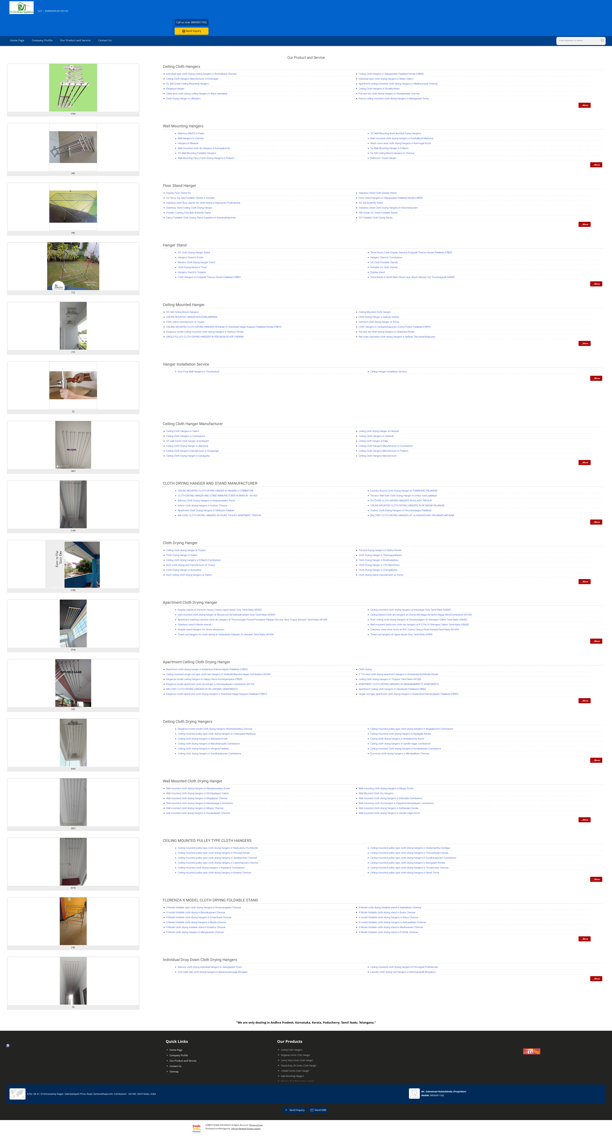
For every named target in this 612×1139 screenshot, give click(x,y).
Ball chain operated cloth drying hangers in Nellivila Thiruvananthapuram (397, 336)
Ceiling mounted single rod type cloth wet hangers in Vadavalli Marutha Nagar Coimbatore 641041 (218, 674)
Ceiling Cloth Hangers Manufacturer (378, 455)
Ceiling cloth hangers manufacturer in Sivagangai (192, 450)
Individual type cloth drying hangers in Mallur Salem (386, 78)
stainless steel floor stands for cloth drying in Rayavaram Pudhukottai (203, 202)
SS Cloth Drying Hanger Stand (194, 252)
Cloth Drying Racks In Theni (192, 267)
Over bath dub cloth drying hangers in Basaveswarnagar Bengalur (213, 972)
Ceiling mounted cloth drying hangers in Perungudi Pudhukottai (404, 967)
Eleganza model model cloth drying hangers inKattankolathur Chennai (215, 728)
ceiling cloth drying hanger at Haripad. (379, 431)
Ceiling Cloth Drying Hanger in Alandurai (187, 446)
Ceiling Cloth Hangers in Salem (182, 431)
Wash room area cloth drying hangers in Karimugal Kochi (400, 143)
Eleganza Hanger (175, 88)
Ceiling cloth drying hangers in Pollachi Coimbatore (193, 560)
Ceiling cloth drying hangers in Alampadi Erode (203, 738)
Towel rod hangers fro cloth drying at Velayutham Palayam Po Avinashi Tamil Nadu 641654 (226, 634)
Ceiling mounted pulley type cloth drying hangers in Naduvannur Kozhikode (218, 848)
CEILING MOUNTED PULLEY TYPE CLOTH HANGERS (207, 840)
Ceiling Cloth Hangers (181, 66)
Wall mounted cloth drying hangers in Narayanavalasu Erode (198, 788)
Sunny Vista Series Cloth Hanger (297, 1060)
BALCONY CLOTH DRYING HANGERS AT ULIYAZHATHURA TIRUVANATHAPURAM (412, 515)
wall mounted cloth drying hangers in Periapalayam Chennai (198, 813)
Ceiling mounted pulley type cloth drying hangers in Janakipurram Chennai (217, 857)
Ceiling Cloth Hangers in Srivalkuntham (379, 88)
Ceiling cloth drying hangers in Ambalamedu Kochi (397, 738)
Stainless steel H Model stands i (195, 624)
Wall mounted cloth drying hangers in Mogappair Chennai (196, 798)
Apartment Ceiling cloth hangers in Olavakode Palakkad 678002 (392, 689)
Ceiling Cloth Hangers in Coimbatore (185, 436)
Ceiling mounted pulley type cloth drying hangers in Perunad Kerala (214, 852)
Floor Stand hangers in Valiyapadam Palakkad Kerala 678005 (391, 197)
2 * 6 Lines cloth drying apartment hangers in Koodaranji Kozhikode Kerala (398, 674)
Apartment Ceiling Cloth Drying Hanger (196, 662)
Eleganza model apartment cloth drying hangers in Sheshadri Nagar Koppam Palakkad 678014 (216, 694)
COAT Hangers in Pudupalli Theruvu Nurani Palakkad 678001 (209, 277)
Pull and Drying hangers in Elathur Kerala (380, 550)
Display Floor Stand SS (178, 193)
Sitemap (174, 1071)
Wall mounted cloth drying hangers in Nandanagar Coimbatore (199, 803)
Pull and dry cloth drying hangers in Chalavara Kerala (386, 331)
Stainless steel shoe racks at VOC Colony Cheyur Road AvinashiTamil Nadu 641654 (414, 629)
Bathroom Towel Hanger (383, 158)
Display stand (377, 272)
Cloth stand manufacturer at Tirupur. (185, 321)
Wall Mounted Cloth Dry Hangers (376, 793)
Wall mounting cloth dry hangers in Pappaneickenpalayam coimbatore (396, 803)
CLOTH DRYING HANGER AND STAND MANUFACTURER (210, 483)
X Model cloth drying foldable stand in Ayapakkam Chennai (390, 907)
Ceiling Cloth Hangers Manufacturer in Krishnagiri (192, 78)
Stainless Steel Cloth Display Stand (378, 193)
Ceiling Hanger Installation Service (388, 371)
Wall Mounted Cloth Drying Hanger (192, 781)
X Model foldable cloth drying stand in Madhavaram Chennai (391, 927)
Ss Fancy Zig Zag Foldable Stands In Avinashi (190, 197)
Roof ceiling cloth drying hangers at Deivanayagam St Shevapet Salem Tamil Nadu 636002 (418, 619)
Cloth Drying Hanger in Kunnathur (183, 570)
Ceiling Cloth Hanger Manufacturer (193, 424)
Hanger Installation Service (186, 364)
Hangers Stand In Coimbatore (386, 257)
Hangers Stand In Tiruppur (192, 272)
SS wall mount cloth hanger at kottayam (187, 441)
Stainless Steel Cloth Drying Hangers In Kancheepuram (388, 207)
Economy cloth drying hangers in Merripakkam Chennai (399, 753)
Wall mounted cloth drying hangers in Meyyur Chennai (194, 808)
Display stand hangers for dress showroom (201, 629)
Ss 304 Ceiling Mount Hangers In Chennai (392, 153)
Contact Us (105, 40)
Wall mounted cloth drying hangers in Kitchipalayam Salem (197, 793)
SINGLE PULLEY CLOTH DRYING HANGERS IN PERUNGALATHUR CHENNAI (205, 336)
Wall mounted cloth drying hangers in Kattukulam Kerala (388, 808)
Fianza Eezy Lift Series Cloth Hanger (298, 1065)
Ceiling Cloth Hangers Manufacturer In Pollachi (383, 450)
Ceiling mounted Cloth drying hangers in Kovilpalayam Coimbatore (405, 748)
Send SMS (320, 1110)
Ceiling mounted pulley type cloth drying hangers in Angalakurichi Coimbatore (411, 728)
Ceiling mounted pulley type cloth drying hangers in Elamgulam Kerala (407, 862)
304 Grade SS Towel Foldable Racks (378, 212)
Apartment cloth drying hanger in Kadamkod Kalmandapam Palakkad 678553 (207, 669)
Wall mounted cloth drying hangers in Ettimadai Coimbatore (390, 798)
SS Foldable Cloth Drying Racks (376, 217)
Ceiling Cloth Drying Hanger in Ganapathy (188, 455)
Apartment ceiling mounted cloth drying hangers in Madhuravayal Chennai (398, 83)
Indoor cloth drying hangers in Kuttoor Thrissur (203, 505)
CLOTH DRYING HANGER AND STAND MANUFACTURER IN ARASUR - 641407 (217, 495)
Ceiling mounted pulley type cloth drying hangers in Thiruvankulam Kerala (409, 852)
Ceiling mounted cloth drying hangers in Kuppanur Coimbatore (211, 867)
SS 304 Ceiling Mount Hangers (182, 312)
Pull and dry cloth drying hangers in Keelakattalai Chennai (389, 93)
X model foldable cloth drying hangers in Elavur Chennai (388, 917)
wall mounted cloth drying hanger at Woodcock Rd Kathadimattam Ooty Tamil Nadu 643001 (226, 614)
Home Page (17, 40)
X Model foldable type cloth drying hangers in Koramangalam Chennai (203, 907)
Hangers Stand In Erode (190, 257)
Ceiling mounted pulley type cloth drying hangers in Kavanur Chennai (214, 872)
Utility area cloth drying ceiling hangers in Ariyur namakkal (196, 93)
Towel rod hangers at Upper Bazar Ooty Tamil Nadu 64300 (401, 634)
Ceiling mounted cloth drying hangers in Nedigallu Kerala (400, 733)
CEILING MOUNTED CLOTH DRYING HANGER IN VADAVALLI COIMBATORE (216, 490)
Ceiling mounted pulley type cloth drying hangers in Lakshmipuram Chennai (218, 862)
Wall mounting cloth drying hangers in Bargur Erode (386, 788)
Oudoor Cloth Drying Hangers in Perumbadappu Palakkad (400, 510)
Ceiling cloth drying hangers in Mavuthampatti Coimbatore (209, 743)
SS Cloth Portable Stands (384, 262)
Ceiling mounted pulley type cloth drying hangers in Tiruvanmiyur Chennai (409, 867)
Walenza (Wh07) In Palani (191, 133)
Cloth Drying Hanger (180, 543)
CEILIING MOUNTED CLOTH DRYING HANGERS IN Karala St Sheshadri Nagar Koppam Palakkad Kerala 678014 (223, 326)
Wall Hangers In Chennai (191, 138)
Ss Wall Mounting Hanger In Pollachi (389, 148)
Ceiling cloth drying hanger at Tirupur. (186, 550)
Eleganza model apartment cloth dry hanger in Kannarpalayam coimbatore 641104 (210, 684)
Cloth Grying (365, 669)
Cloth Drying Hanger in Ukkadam (183, 98)
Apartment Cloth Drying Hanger (190, 602)
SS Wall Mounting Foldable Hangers (197, 153)
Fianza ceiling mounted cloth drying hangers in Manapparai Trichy (394, 98)
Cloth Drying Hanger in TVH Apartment (379, 565)
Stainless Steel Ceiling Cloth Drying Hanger (189, 207)
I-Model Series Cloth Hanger (295, 1070)
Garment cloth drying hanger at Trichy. (379, 321)
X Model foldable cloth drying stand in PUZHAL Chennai (388, 932)
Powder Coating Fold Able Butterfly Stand (188, 212)
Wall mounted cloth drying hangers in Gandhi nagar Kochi (389, 813)
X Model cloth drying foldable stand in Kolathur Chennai (195, 927)
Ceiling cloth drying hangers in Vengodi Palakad (203, 748)
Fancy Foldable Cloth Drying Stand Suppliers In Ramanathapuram (201, 217)
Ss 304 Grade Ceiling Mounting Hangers (187, 83)
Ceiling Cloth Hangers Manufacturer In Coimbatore (386, 446)
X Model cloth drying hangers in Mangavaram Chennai (195, 932)
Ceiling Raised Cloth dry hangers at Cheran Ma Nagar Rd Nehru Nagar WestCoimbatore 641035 (421, 614)
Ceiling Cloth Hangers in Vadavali (376, 436)
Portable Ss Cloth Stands (383, 267)
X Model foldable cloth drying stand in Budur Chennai (387, 912)
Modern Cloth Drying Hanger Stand (196, 262)
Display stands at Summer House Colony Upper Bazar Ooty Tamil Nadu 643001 (220, 609)
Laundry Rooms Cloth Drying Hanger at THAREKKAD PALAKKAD (403, 490)
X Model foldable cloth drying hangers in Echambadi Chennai (198, 917)
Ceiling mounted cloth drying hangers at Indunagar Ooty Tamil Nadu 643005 (410, 609)
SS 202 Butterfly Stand (371, 202)
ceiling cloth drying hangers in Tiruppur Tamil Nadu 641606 (390, 679)
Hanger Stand (175, 245)
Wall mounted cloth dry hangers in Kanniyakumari (204, 148)
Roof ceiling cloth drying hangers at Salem (189, 574)
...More (584, 105)
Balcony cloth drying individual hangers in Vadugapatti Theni (210, 967)
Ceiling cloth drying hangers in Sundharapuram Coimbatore (209, 753)
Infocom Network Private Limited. (246, 1128)
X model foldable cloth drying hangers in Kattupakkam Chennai (392, 922)
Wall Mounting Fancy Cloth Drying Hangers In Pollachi (206, 158)
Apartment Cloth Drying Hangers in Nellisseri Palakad (206, 510)
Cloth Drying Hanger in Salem (181, 555)
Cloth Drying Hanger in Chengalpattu (378, 570)
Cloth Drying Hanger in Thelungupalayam (380, 555)
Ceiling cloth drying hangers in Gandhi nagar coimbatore (400, 743)
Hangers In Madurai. (188, 143)
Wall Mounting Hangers (183, 126)
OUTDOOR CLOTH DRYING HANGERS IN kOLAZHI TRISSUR (401, 500)
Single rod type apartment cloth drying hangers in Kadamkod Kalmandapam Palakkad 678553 (408, 694)
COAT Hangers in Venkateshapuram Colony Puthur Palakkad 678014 (395, 326)
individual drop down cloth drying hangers (200, 959)
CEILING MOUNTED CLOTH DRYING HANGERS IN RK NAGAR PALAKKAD (407, 505)
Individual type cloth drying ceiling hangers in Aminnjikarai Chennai (201, 73)
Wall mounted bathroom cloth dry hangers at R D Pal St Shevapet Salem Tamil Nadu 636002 (419, 624)
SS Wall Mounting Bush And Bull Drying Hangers (395, 133)
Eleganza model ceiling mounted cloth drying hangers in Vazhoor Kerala (204, 331)
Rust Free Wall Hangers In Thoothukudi (198, 371)
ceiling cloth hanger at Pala (373, 441)
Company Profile (42, 40)
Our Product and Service (75, 40)
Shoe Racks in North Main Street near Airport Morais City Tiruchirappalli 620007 (412, 277)
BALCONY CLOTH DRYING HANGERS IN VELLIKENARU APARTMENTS (202, 689)
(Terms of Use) (255, 1125)
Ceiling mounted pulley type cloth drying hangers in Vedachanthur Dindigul (410, 848)
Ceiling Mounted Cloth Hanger (375, 312)
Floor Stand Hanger (179, 185)
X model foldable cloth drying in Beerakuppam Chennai (195, 912)
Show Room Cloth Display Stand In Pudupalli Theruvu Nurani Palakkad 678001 (411, 252)
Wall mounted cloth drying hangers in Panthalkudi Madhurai (401, 138)
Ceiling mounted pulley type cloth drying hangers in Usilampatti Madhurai (217, 733)
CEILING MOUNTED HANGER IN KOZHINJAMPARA (191, 317)
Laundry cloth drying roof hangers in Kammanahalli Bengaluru (403, 972)
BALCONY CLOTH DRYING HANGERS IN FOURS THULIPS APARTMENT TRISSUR (219, 515)
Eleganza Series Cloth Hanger (295, 1055)
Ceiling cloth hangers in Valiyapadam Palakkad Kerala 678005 (391, 73)
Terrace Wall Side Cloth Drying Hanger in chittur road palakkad (403, 495)
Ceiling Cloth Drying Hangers (187, 721)
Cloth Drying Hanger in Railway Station (379, 317)
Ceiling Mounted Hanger (184, 305)
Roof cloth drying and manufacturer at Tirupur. (191, 565)
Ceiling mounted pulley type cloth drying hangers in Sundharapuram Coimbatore (413, 857)
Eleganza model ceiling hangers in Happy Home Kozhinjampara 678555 (204, 679)
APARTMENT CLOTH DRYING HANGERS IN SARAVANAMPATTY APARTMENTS (399, 684)
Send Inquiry (193, 31)
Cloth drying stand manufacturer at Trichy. (381, 574)
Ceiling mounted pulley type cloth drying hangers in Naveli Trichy (404, 872)
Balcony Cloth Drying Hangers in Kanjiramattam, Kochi (206, 500)
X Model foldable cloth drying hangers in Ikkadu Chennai (196, 922)
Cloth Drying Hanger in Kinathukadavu (378, 560)
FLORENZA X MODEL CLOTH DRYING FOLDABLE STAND (210, 900)
